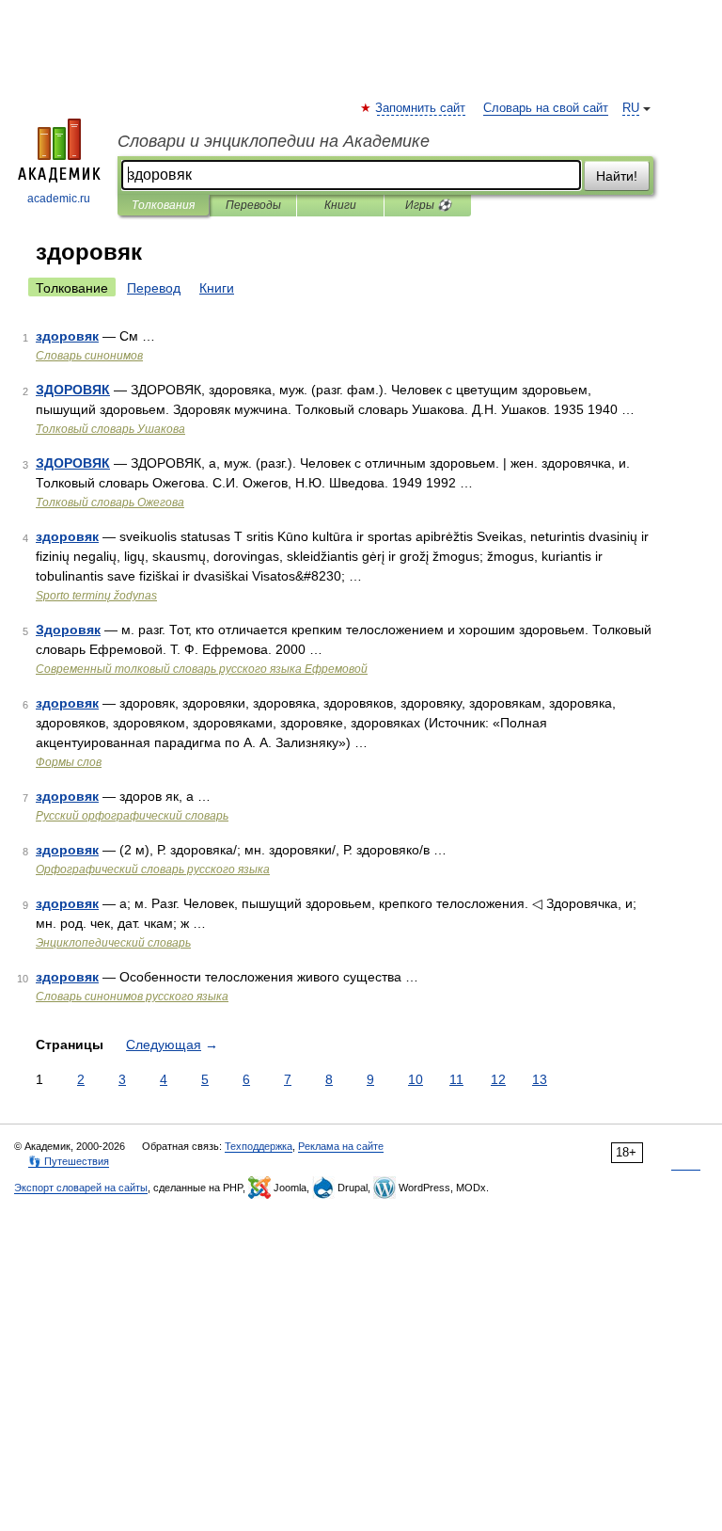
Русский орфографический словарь (132, 815)
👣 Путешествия (68, 1161)
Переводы (253, 205)
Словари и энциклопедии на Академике (274, 141)
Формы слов (69, 762)
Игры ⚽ (428, 205)
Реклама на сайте (341, 1146)
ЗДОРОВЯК (73, 389)
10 (415, 1079)
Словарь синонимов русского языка (132, 996)
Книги (340, 205)
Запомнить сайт (421, 108)
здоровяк (67, 335)
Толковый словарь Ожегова (110, 502)
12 (498, 1079)
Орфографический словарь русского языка (153, 869)
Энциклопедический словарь (113, 942)
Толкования (163, 205)
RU (630, 108)
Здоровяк (68, 629)
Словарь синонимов (89, 355)
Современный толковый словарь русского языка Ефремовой (202, 669)
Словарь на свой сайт (545, 108)
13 (539, 1079)
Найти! (616, 175)
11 (456, 1079)
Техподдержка (258, 1146)
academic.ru (58, 198)
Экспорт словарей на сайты (81, 1187)
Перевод (153, 287)
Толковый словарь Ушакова (110, 429)
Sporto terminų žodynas (96, 595)
